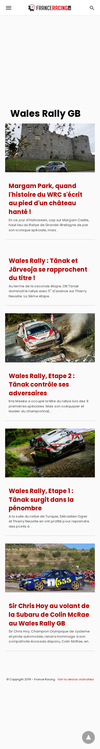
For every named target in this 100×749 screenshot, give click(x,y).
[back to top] (88, 737)
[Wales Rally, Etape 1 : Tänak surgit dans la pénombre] (50, 453)
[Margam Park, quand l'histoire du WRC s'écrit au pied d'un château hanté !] (50, 147)
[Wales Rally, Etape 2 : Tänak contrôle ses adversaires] (50, 337)
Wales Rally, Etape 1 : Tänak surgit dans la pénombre (41, 499)
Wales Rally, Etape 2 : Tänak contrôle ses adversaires (42, 384)
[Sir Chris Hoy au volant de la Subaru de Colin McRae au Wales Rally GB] (50, 567)
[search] (92, 8)
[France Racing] (49, 7)
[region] (50, 59)
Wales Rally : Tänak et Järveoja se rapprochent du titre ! (48, 269)
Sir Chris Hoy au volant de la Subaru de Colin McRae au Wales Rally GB (49, 614)
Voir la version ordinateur (76, 679)
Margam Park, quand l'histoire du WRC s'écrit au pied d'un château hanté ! (45, 199)
